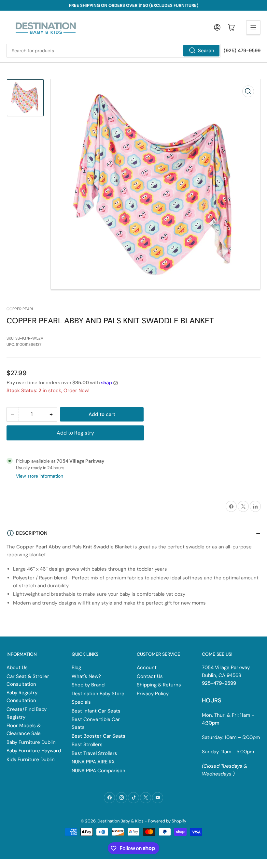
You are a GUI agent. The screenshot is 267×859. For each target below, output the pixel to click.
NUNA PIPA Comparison (98, 770)
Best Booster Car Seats (98, 736)
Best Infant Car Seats (96, 711)
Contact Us (150, 676)
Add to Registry (75, 432)
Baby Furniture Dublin (31, 742)
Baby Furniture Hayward (34, 750)
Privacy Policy (153, 693)
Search (206, 50)
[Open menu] (253, 27)
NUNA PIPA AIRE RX (93, 762)
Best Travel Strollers (94, 753)
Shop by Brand (88, 685)
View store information (39, 476)
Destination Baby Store (98, 693)
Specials (81, 702)
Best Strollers (87, 744)
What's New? (86, 676)
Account (147, 667)
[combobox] (113, 50)
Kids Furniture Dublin (31, 759)
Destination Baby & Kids (120, 821)
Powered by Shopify (167, 821)
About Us (17, 667)
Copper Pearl (20, 309)
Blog (76, 667)
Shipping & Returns (159, 685)
